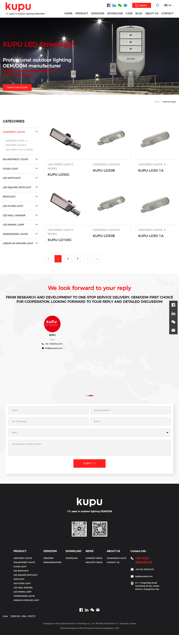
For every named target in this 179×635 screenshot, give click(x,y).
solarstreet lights (15, 159)
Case (129, 13)
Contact (167, 13)
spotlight (9, 196)
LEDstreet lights (14, 132)
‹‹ (48, 258)
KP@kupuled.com (49, 348)
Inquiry (143, 5)
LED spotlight (12, 178)
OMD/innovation (52, 562)
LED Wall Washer (14, 215)
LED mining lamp (13, 224)
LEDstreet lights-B (16, 145)
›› (97, 258)
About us (151, 13)
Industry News (94, 562)
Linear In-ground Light (18, 243)
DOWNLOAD (115, 13)
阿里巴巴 (32, 616)
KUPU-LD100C (60, 240)
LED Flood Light (13, 206)
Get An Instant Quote (17, 87)
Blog (138, 13)
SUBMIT (87, 463)
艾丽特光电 (15, 616)
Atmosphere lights (15, 234)
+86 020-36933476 (143, 560)
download (72, 558)
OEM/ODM (97, 13)
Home (157, 102)
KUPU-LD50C (59, 174)
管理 (117, 628)
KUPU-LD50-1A (151, 236)
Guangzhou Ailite (116, 558)
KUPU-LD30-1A (151, 170)
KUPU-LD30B (104, 170)
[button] (86, 395)
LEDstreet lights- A (16, 140)
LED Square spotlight (17, 187)
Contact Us (113, 562)
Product (81, 13)
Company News (94, 558)
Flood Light (10, 168)
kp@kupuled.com (144, 576)
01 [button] (91, 89)
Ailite (23, 616)
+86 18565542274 (49, 344)
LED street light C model (19, 149)
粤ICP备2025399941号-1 (107, 623)
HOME (68, 13)
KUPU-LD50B (104, 236)
